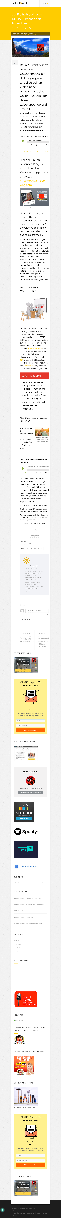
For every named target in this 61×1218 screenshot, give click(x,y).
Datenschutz (30, 1213)
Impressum (21, 1213)
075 (21, 360)
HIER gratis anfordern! (30, 730)
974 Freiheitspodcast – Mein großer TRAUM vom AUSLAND (29, 904)
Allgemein (31, 28)
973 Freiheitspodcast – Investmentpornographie (26, 911)
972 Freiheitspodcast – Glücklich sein (23, 917)
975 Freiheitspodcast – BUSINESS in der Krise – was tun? (28, 898)
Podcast (16, 952)
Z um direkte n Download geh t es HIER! (34, 152)
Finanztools (17, 944)
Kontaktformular (33, 234)
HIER (22, 505)
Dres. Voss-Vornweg (20, 28)
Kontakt (14, 1213)
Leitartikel (17, 948)
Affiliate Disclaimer (41, 1213)
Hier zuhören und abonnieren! (30, 792)
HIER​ (43, 523)
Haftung (14, 1215)
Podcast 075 (29, 366)
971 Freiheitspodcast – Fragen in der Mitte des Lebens (28, 923)
